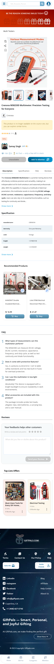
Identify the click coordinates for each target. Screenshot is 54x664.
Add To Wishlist (38, 159)
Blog (43, 578)
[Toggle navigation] (4, 4)
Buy (16, 316)
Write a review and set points (15, 432)
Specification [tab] (23, 171)
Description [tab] (7, 171)
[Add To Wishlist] (22, 291)
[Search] (42, 4)
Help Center (46, 588)
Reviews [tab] (48, 171)
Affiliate (44, 583)
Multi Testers (8, 31)
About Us (45, 593)
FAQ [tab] (37, 171)
